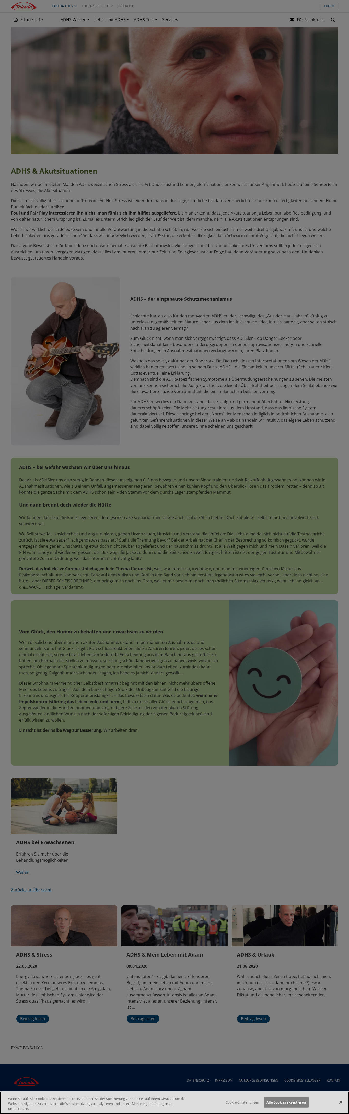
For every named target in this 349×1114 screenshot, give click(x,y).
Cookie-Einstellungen (242, 1102)
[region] (174, 1102)
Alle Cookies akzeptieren (286, 1102)
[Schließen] (340, 1102)
